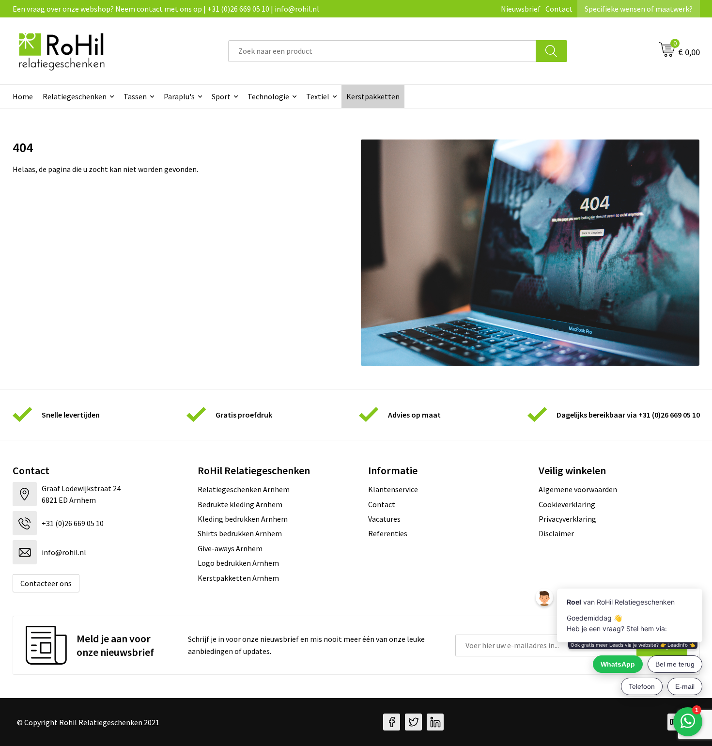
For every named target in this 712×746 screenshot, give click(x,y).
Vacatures (384, 519)
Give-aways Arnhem (230, 548)
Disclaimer (556, 533)
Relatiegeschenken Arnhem (244, 489)
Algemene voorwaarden (578, 489)
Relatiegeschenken (75, 96)
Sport (221, 96)
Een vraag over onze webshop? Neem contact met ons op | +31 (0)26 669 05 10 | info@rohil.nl (166, 9)
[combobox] (382, 51)
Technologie (268, 96)
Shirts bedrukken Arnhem (240, 533)
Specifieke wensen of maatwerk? (639, 9)
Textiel (317, 96)
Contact (559, 9)
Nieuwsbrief (521, 9)
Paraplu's (179, 96)
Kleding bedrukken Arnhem (243, 519)
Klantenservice (393, 489)
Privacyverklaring (567, 519)
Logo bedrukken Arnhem (238, 563)
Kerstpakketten (373, 96)
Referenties (387, 533)
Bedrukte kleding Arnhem (240, 504)
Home (23, 96)
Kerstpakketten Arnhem (238, 578)
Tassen (135, 96)
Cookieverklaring (567, 504)
